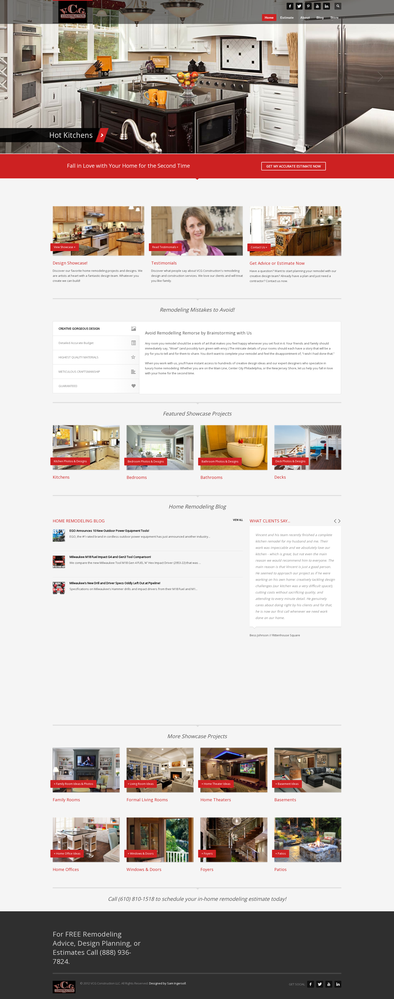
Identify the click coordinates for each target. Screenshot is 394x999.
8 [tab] (210, 148)
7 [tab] (206, 148)
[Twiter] (299, 6)
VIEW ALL (238, 519)
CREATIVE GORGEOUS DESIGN (79, 328)
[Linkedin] (326, 6)
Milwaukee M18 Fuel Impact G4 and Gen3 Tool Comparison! (110, 557)
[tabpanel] (197, 77)
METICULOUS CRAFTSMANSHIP (79, 372)
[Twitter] (319, 984)
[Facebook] (290, 6)
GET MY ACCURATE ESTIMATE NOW (293, 166)
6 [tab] (202, 148)
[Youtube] (317, 6)
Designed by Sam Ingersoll (167, 983)
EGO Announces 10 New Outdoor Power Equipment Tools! (109, 531)
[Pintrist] (308, 6)
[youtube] (328, 984)
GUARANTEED (68, 386)
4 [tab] (195, 148)
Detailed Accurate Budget (76, 343)
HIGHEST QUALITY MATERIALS (78, 357)
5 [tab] (199, 148)
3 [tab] (191, 148)
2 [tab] (188, 148)
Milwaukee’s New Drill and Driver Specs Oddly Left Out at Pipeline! (115, 583)
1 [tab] (184, 148)
